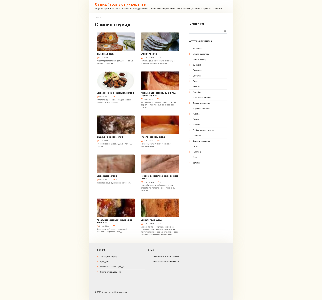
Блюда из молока (201, 54)
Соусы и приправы (201, 141)
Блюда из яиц (199, 59)
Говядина (197, 70)
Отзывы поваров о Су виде (112, 267)
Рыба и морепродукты (203, 130)
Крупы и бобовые (201, 108)
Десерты (197, 76)
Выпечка (197, 65)
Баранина (197, 48)
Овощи (196, 119)
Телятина (197, 152)
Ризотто (196, 125)
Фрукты (196, 163)
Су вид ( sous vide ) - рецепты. (121, 4)
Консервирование (201, 103)
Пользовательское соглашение (165, 256)
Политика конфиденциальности (165, 262)
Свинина (197, 135)
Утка (195, 157)
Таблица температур (109, 256)
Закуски (196, 86)
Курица (196, 114)
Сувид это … (105, 262)
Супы (195, 146)
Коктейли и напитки (202, 97)
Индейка (197, 92)
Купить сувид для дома (110, 272)
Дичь (195, 81)
